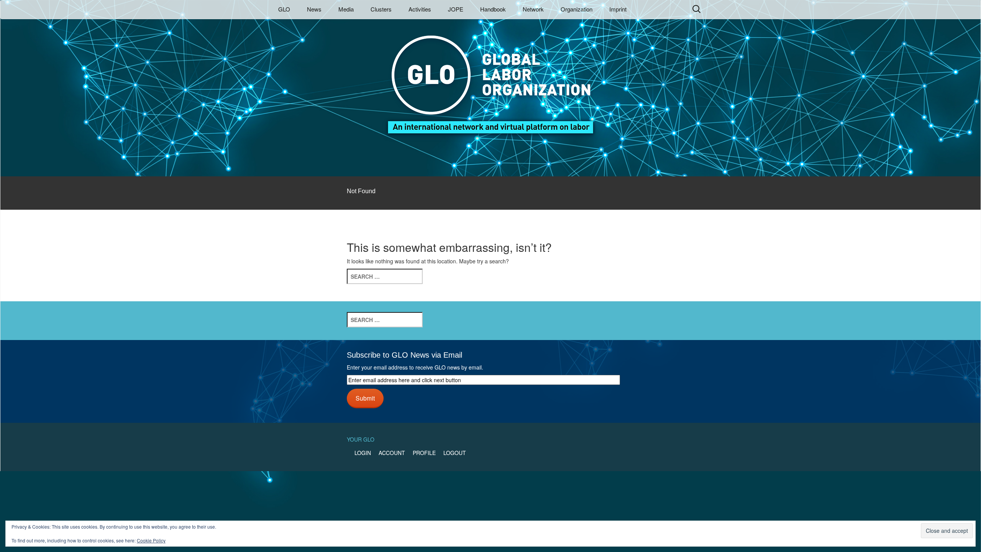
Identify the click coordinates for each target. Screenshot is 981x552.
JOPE (455, 9)
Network (533, 9)
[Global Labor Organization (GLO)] (490, 79)
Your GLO (360, 439)
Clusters (381, 9)
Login (362, 453)
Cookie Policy (151, 540)
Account (392, 453)
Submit (365, 398)
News (314, 9)
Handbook (493, 9)
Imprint (618, 9)
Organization (576, 9)
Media (346, 9)
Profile (424, 453)
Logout (454, 453)
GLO (284, 9)
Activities (419, 9)
